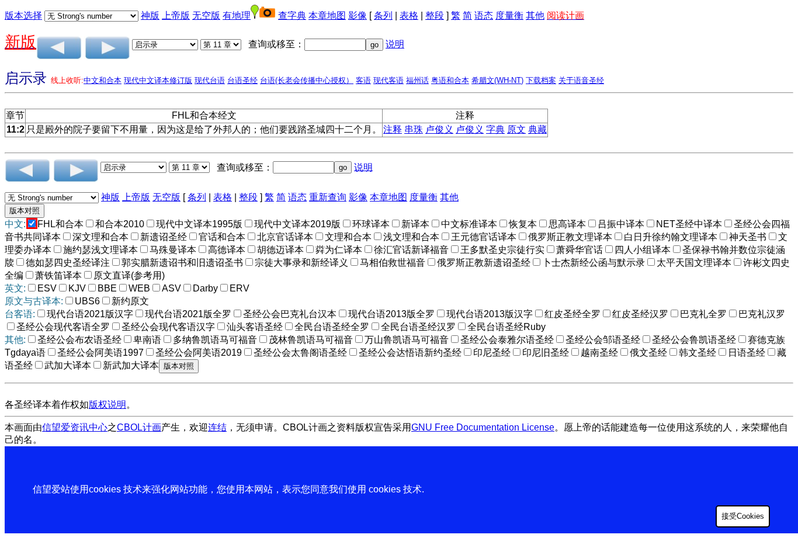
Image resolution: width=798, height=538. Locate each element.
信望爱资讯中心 (74, 427)
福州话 (417, 80)
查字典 (292, 15)
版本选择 (23, 15)
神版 (150, 15)
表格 (409, 15)
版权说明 (107, 404)
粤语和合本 (450, 80)
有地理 (237, 15)
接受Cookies (742, 516)
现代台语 (210, 80)
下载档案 (541, 80)
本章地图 (327, 15)
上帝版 (176, 15)
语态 (483, 15)
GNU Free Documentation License (482, 427)
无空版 (206, 15)
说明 (395, 44)
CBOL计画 (139, 427)
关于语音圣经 (581, 80)
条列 (383, 15)
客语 (363, 80)
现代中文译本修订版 (158, 80)
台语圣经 (242, 80)
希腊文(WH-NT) (497, 80)
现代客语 (388, 80)
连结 (217, 427)
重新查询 (327, 197)
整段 (434, 15)
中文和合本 (103, 80)
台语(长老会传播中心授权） (306, 80)
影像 (357, 15)
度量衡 (509, 15)
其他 (535, 15)
